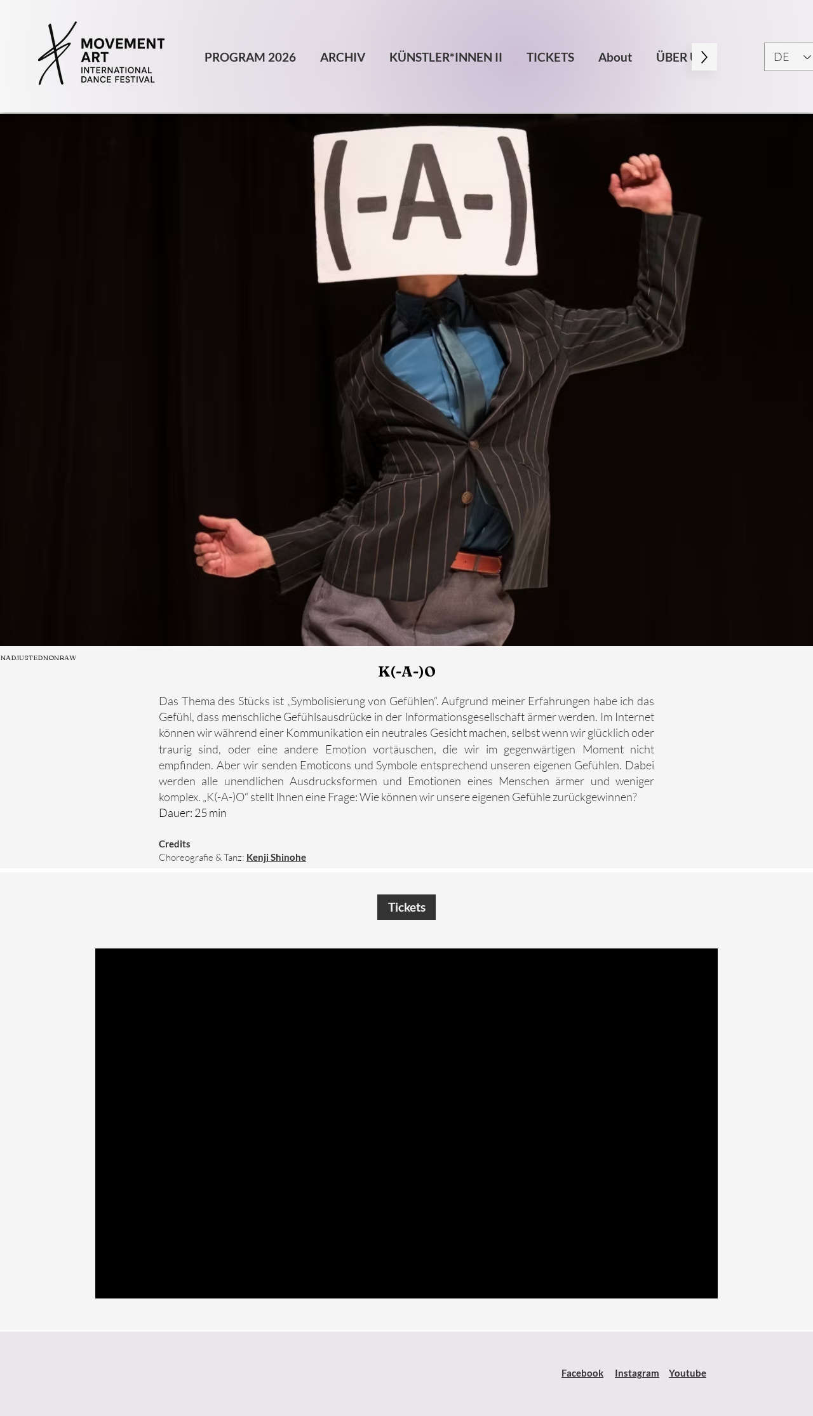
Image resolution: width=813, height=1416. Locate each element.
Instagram (637, 1373)
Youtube (687, 1373)
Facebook (582, 1373)
